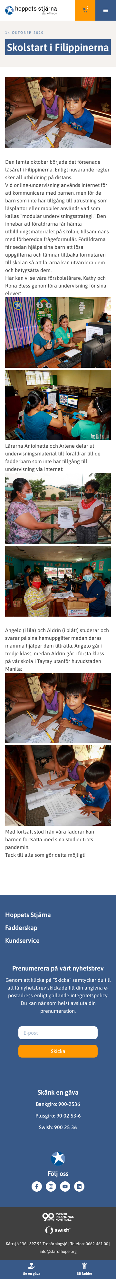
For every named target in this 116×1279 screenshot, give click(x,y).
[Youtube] (65, 1186)
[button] (106, 10)
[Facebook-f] (37, 1186)
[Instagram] (51, 1186)
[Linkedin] (79, 1186)
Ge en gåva (31, 1273)
